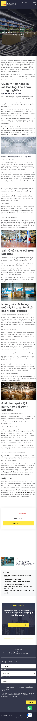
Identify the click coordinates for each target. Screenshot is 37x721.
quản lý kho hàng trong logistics (15, 359)
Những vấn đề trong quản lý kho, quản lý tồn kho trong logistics (18, 587)
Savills (4, 487)
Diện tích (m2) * (6, 677)
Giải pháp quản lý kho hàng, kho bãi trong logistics (19, 590)
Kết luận (6, 593)
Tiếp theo (31, 702)
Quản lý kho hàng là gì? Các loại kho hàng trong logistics (17, 576)
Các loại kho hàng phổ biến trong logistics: (17, 581)
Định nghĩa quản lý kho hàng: (12, 579)
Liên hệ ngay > (23, 513)
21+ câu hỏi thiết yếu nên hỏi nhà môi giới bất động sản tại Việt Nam (18, 611)
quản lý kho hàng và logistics (25, 492)
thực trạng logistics (19, 130)
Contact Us (18, 717)
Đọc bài (16, 625)
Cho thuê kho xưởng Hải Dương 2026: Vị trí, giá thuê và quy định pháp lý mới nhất (25, 563)
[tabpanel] (18, 619)
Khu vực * (4, 669)
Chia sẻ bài (15, 523)
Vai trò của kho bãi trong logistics (14, 584)
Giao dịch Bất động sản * (9, 662)
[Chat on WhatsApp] (29, 708)
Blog (17, 558)
